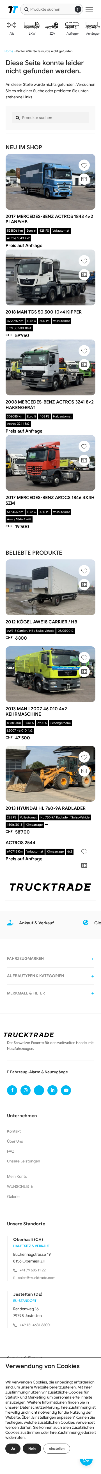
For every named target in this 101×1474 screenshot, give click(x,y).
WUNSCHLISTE (20, 1186)
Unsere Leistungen (23, 1161)
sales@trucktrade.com (36, 1277)
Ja (13, 1448)
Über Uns (15, 1141)
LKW (31, 33)
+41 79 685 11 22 (33, 1270)
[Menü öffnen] (89, 9)
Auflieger (72, 33)
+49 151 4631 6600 (35, 1325)
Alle (11, 33)
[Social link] (12, 1090)
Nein (32, 1448)
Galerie (13, 1196)
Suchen (26, 9)
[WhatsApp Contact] (86, 1459)
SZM (52, 33)
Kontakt (14, 1131)
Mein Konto (17, 1176)
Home (8, 51)
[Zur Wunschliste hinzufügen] (84, 165)
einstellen (57, 1448)
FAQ (11, 1151)
